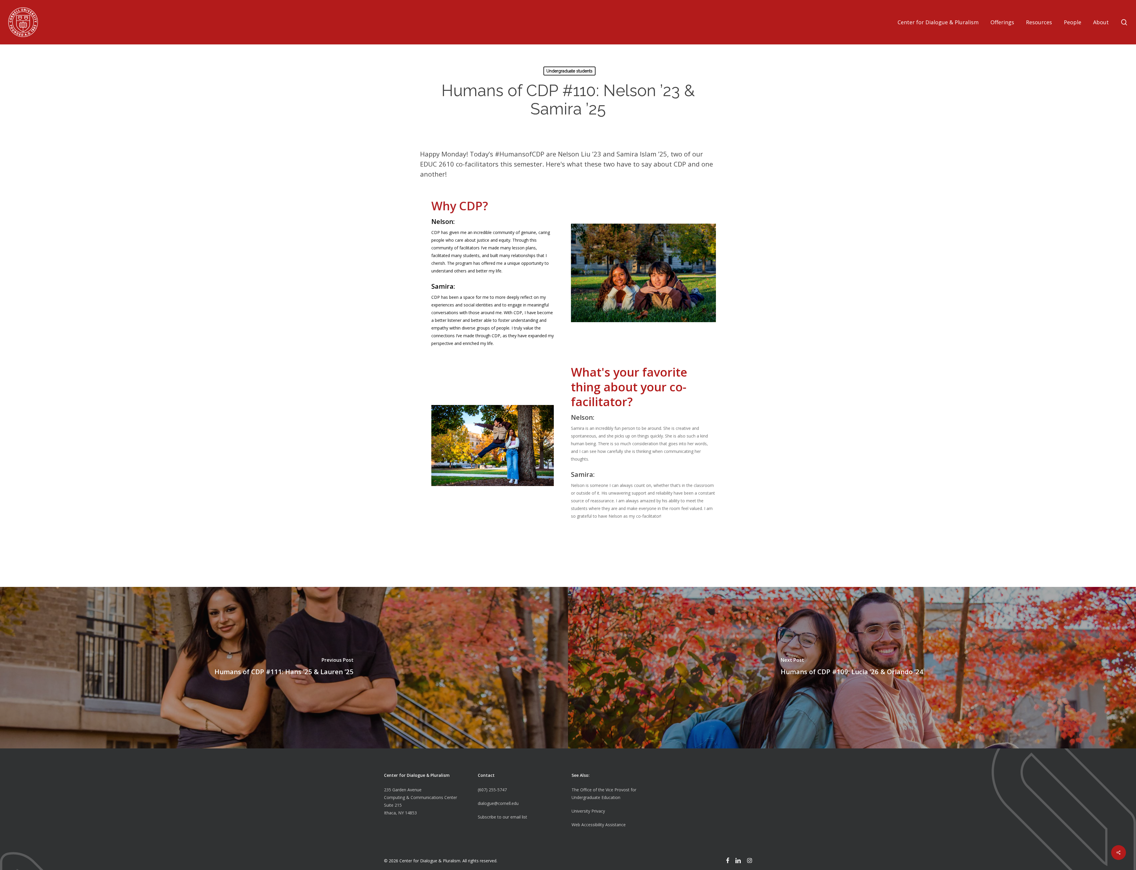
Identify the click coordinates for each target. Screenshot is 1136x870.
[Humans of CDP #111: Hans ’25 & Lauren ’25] (284, 668)
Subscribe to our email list (502, 817)
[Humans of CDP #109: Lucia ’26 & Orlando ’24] (852, 668)
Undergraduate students (569, 71)
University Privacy (588, 811)
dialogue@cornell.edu (498, 803)
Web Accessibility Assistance (599, 824)
